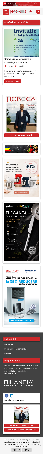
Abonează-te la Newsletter (21, 425)
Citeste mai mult (13, 81)
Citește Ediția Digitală (21, 135)
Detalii (26, 450)
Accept (16, 450)
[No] (40, 445)
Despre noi (8, 344)
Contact (7, 353)
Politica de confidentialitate (15, 349)
